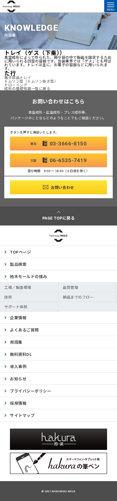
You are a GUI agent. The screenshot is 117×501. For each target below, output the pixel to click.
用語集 (16, 342)
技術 (8, 297)
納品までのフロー (78, 297)
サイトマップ (22, 415)
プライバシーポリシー (30, 391)
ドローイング (15, 84)
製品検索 (18, 264)
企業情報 (18, 317)
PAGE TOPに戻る (58, 218)
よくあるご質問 (24, 330)
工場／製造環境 (17, 287)
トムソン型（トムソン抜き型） (31, 81)
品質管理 (70, 287)
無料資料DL (21, 354)
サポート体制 (15, 306)
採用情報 (18, 403)
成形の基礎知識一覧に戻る (27, 88)
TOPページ (20, 252)
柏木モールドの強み (28, 276)
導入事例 (18, 366)
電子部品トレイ (17, 77)
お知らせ (18, 378)
